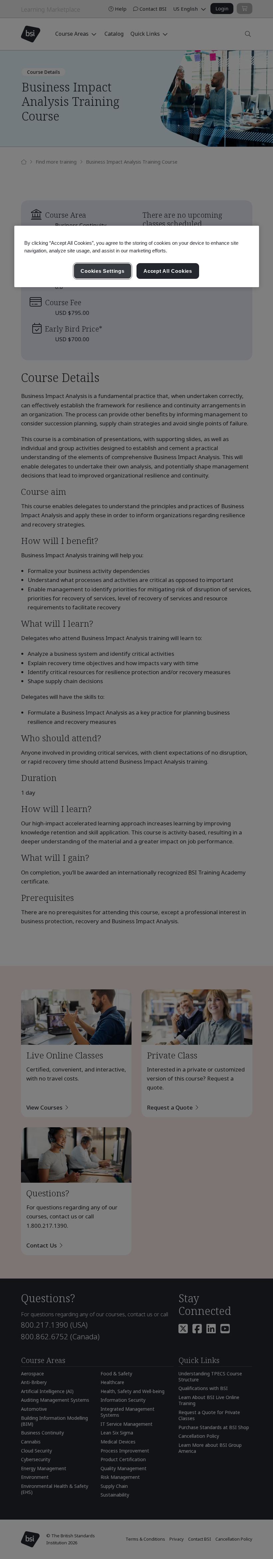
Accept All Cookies (167, 271)
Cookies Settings (102, 271)
